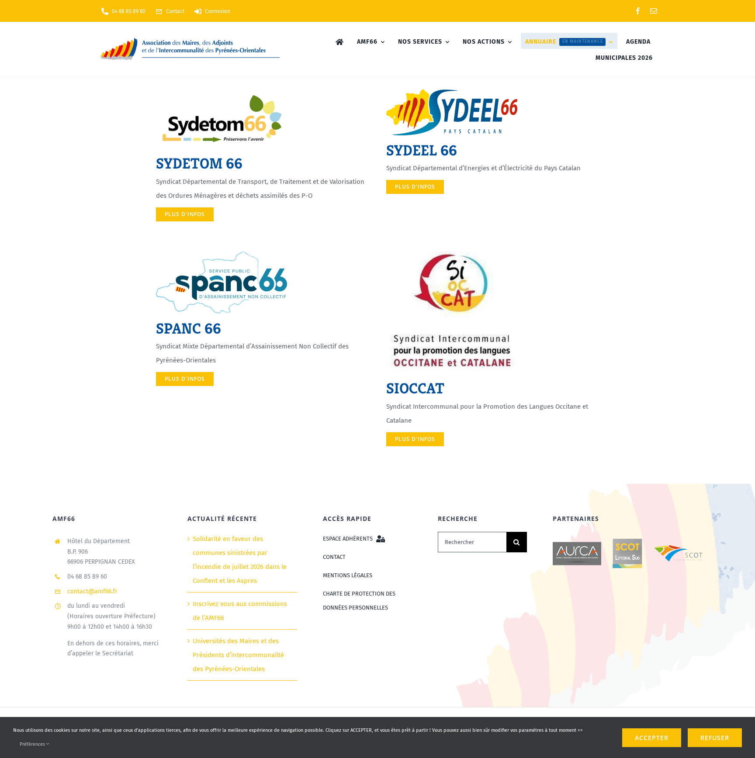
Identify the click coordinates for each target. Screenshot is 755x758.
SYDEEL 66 (421, 150)
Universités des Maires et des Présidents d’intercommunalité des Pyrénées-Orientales (238, 655)
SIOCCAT (415, 388)
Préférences (33, 744)
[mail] (653, 10)
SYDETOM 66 (199, 163)
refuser (714, 738)
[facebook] (637, 10)
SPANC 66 (188, 328)
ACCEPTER (651, 738)
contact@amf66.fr (92, 591)
